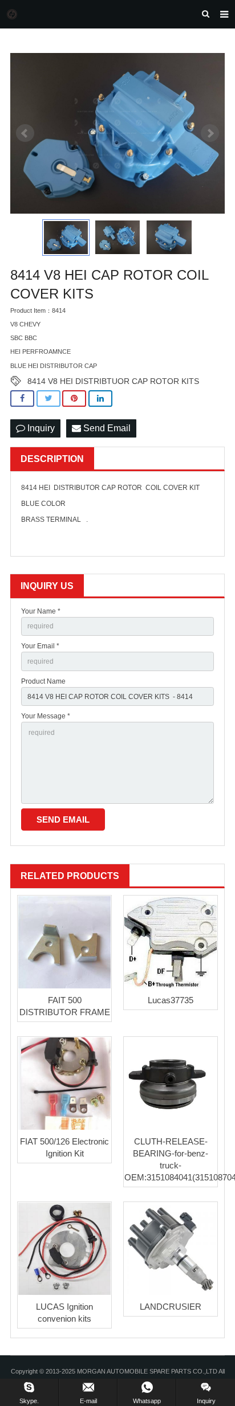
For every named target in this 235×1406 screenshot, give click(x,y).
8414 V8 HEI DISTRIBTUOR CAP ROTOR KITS (113, 381)
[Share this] (22, 398)
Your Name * (40, 611)
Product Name (43, 681)
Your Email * (40, 646)
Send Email (106, 428)
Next (210, 133)
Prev (25, 133)
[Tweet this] (48, 398)
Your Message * (45, 716)
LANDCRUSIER (170, 1306)
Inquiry (40, 428)
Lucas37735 (170, 1000)
